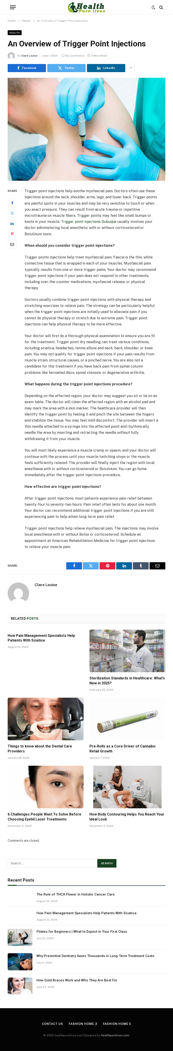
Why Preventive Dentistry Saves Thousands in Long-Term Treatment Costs (95, 956)
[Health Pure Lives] (86, 7)
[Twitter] (12, 213)
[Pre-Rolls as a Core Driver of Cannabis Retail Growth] (127, 719)
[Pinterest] (12, 234)
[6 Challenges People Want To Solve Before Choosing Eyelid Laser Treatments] (46, 787)
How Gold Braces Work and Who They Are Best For (76, 980)
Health (14, 32)
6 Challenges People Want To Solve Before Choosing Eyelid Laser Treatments (44, 816)
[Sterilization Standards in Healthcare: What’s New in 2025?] (127, 651)
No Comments (75, 55)
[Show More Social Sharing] (131, 68)
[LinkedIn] (12, 223)
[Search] (160, 7)
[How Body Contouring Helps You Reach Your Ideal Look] (127, 787)
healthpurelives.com (115, 1035)
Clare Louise (29, 55)
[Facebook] (12, 203)
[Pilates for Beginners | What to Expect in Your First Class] (20, 937)
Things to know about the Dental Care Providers (40, 748)
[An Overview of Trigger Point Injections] (86, 129)
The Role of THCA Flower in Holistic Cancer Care (75, 894)
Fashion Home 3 (83, 1024)
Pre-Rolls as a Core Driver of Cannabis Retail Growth (122, 748)
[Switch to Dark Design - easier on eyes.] (153, 7)
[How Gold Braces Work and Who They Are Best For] (20, 986)
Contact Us (52, 1024)
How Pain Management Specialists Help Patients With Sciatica (41, 638)
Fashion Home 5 (117, 1024)
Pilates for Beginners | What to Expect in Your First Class (81, 932)
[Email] (12, 244)
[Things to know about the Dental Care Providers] (46, 719)
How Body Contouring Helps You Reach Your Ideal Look (126, 816)
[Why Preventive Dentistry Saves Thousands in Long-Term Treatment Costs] (20, 961)
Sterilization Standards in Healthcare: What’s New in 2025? (127, 680)
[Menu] (13, 7)
